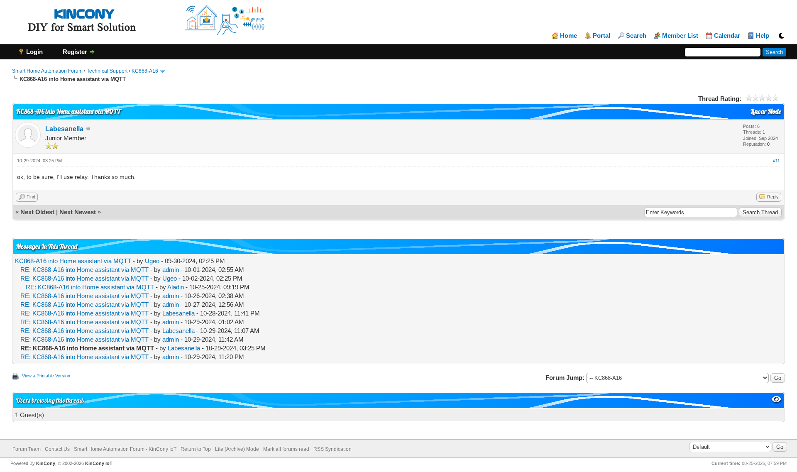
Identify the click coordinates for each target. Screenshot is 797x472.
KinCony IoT (98, 463)
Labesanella (64, 128)
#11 (776, 160)
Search (636, 35)
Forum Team (26, 449)
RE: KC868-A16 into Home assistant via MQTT (84, 269)
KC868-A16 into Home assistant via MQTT (73, 260)
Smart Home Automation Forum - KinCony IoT (125, 449)
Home (568, 35)
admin (170, 269)
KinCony (45, 463)
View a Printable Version (46, 375)
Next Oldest (37, 211)
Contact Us (57, 449)
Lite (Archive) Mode (237, 449)
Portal (601, 35)
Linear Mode (766, 111)
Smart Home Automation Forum (47, 71)
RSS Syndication (332, 449)
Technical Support (107, 71)
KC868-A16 (145, 71)
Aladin (175, 287)
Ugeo (152, 260)
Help (762, 35)
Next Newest (77, 211)
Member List (680, 35)
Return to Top (196, 449)
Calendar (727, 35)
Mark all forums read (286, 449)
